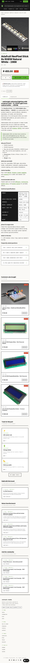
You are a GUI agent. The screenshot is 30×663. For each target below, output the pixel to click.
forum (3, 639)
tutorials (4, 635)
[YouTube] (14, 660)
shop (2, 12)
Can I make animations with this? (12, 257)
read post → (6, 520)
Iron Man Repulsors (8, 491)
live (20, 607)
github (15, 607)
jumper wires (5, 183)
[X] (18, 660)
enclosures (24, 182)
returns (4, 628)
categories (4, 614)
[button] (5, 9)
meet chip (9, 607)
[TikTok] (16, 660)
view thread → (6, 563)
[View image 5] (26, 48)
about (4, 607)
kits (3, 616)
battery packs (16, 183)
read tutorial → (7, 496)
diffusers (18, 182)
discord (4, 642)
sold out (25, 312)
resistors (6, 174)
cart (25, 1)
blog (3, 637)
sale (3, 618)
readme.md (5, 96)
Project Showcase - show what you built (12, 561)
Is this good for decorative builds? (13, 262)
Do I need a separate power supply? (13, 252)
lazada (3, 649)
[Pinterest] (20, 660)
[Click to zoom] (15, 31)
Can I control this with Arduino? (12, 247)
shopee (3, 647)
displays (6, 12)
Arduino (14, 128)
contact (4, 630)
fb (10, 91)
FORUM (12, 1)
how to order (5, 624)
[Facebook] (9, 660)
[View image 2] (9, 48)
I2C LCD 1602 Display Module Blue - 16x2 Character (14, 376)
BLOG (9, 1)
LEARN (6, 1)
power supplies (21, 172)
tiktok (3, 651)
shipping (4, 626)
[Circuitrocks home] (2, 6)
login (21, 1)
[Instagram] (11, 660)
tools (3, 612)
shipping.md (13, 96)
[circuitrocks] (1, 4)
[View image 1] (4, 48)
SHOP (3, 1)
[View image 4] (20, 48)
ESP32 (19, 128)
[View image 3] (15, 48)
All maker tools (15, 474)
